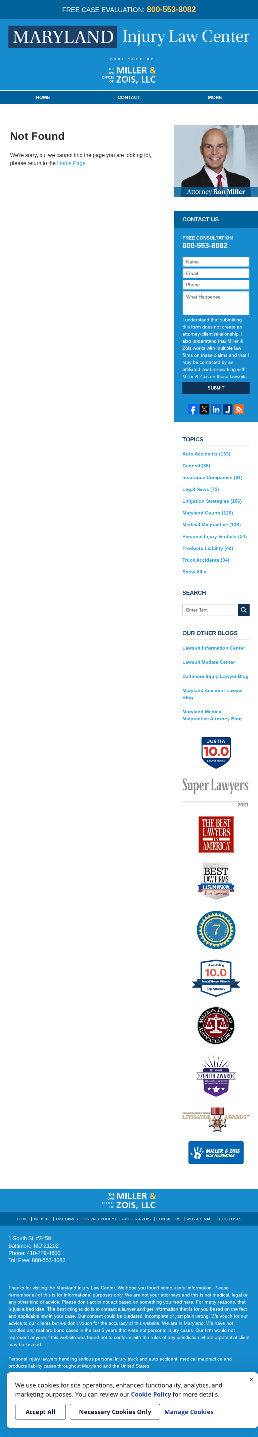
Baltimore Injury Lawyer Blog (215, 676)
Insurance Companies (212, 477)
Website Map (198, 1219)
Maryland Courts (207, 513)
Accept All (40, 1412)
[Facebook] (193, 409)
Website (42, 1219)
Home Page (71, 163)
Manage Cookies (189, 1412)
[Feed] (239, 409)
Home (43, 97)
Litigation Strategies (212, 501)
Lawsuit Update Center (208, 662)
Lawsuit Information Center (213, 648)
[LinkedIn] (216, 409)
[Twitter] (204, 409)
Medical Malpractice (211, 524)
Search (244, 610)
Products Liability (207, 548)
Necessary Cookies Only (115, 1412)
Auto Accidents (206, 454)
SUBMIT (216, 388)
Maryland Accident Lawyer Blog (212, 694)
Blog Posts (229, 1219)
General (196, 465)
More (215, 97)
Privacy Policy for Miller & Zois (117, 1219)
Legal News (200, 489)
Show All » (194, 571)
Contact (129, 97)
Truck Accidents (205, 560)
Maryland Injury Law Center (129, 37)
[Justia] (227, 409)
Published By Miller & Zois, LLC (129, 71)
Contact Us (168, 1219)
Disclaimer (67, 1219)
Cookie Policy (151, 1394)
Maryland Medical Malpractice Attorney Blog (212, 715)
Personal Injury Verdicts (214, 536)
